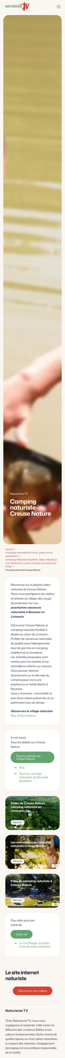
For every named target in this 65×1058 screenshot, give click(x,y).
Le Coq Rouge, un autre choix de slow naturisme (34, 944)
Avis (21, 767)
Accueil (9, 549)
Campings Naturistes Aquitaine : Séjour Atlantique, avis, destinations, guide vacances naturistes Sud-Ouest (31, 563)
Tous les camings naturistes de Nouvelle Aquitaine (33, 777)
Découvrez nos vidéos (32, 991)
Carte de (21, 934)
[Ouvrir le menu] (58, 6)
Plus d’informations (23, 715)
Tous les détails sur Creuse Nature (28, 757)
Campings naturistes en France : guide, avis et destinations (28, 554)
